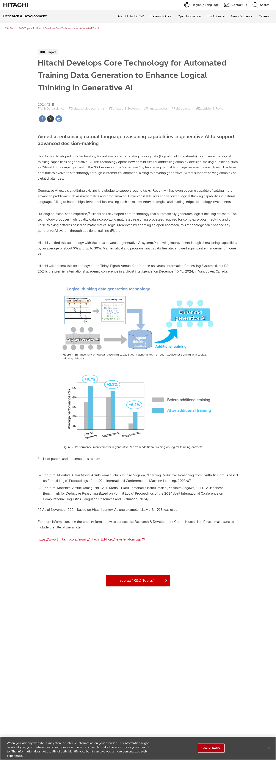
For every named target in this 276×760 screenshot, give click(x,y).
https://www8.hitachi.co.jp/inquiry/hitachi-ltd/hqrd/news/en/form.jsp (89, 539)
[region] (138, 748)
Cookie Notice (211, 748)
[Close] (269, 748)
